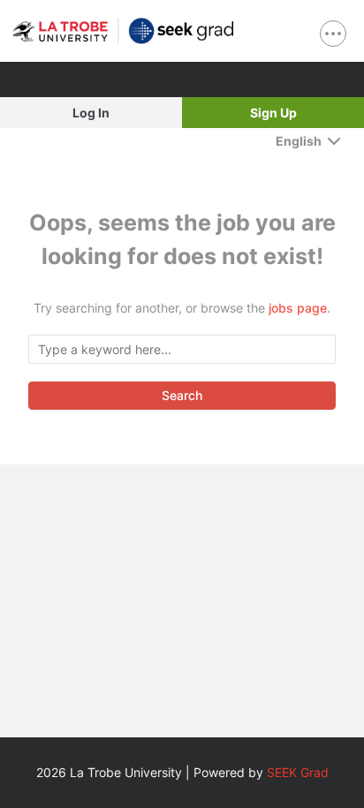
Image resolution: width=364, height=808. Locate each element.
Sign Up (273, 112)
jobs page (298, 307)
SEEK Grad (298, 772)
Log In (91, 112)
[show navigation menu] (333, 33)
